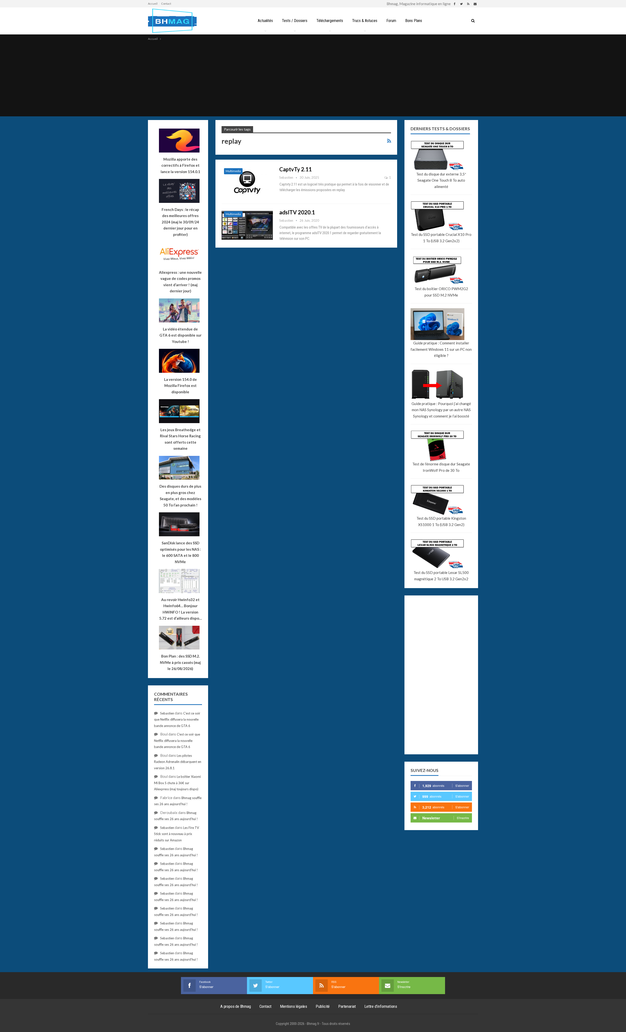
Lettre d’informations (380, 1006)
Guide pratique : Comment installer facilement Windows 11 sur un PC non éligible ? (441, 349)
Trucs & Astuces (364, 20)
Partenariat (347, 1006)
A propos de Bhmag (235, 1006)
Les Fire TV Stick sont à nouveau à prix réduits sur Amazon (176, 834)
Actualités (265, 20)
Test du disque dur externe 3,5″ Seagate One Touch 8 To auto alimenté (441, 180)
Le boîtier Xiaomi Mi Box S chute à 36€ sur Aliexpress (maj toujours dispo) (177, 783)
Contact (166, 3)
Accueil (152, 3)
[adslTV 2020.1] (247, 225)
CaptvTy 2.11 (295, 169)
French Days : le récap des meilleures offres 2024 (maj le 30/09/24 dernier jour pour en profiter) (180, 222)
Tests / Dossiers (294, 20)
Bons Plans (413, 20)
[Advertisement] (313, 78)
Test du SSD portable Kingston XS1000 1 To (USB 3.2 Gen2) (441, 521)
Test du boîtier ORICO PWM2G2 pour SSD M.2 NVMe (441, 291)
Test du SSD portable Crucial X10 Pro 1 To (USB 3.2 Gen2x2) (441, 237)
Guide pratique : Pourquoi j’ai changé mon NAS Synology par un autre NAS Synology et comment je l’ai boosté (441, 409)
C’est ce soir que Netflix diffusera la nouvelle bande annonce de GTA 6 (177, 719)
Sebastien (167, 713)
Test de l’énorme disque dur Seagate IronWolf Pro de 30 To (441, 467)
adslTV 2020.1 (297, 212)
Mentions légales (293, 1006)
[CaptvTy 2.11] (247, 182)
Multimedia (233, 171)
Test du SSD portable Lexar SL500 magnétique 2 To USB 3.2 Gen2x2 (441, 575)
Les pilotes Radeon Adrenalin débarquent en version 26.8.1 (177, 762)
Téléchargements (329, 20)
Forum (391, 20)
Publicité (323, 1006)
